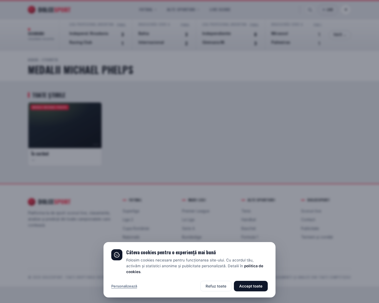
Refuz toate (216, 286)
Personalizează (124, 286)
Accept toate (250, 286)
